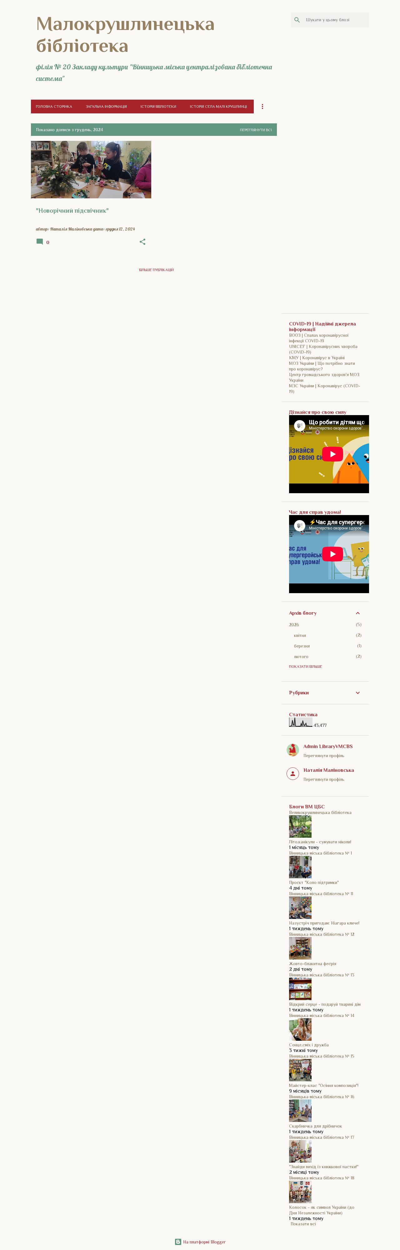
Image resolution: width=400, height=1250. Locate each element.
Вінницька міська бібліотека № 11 (321, 893)
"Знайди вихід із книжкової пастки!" (323, 1166)
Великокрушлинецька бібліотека (320, 812)
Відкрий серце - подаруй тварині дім (325, 1004)
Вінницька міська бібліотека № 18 (321, 1177)
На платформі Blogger (204, 1241)
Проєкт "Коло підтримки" (314, 882)
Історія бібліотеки (158, 106)
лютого (301, 656)
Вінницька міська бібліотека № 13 (321, 974)
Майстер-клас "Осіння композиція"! (323, 1085)
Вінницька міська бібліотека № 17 (321, 1137)
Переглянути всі (256, 130)
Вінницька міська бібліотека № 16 (321, 1096)
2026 (294, 624)
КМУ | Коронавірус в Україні (317, 357)
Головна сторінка (54, 106)
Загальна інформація (106, 106)
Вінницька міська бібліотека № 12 (321, 934)
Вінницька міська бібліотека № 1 (320, 853)
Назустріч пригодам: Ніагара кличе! (324, 922)
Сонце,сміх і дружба (309, 1044)
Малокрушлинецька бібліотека (125, 34)
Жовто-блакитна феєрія (312, 963)
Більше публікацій (156, 270)
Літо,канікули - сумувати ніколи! (320, 841)
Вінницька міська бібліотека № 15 (321, 1056)
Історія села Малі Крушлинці (218, 106)
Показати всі (303, 1223)
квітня (300, 635)
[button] (142, 242)
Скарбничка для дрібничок (315, 1126)
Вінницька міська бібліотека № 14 (321, 1015)
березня (302, 645)
